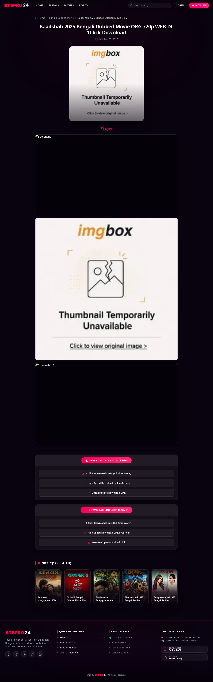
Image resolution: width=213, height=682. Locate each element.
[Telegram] (16, 654)
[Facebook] (8, 654)
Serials (54, 5)
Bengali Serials (68, 642)
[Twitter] (32, 654)
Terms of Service (120, 647)
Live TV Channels (69, 652)
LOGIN (180, 5)
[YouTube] (24, 654)
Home (39, 5)
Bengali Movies (68, 647)
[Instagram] (40, 654)
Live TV (84, 5)
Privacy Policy (118, 642)
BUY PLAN (200, 5)
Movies (69, 5)
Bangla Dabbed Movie (61, 17)
